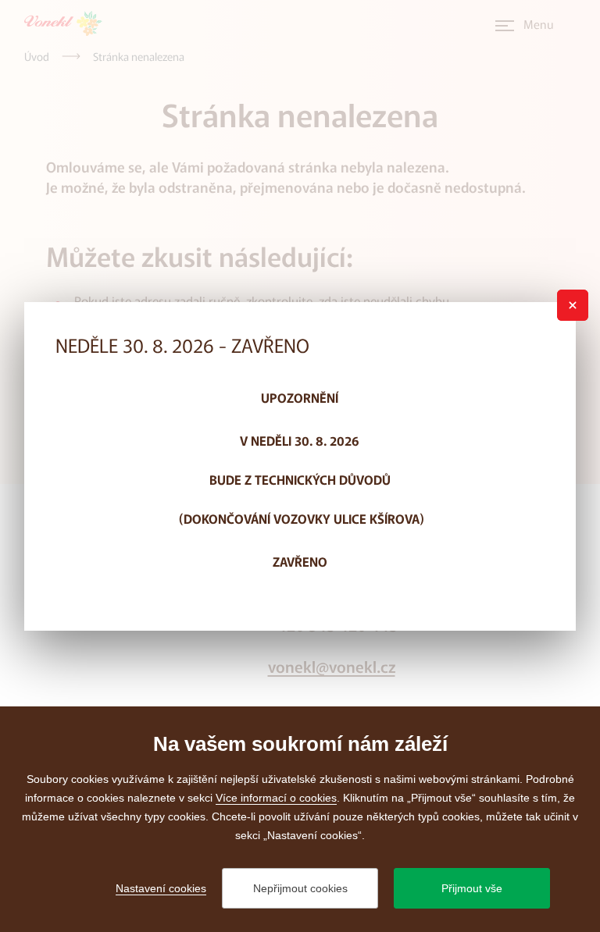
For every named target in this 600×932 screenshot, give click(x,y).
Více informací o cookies (276, 797)
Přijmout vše (471, 888)
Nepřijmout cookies (300, 888)
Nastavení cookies (161, 888)
